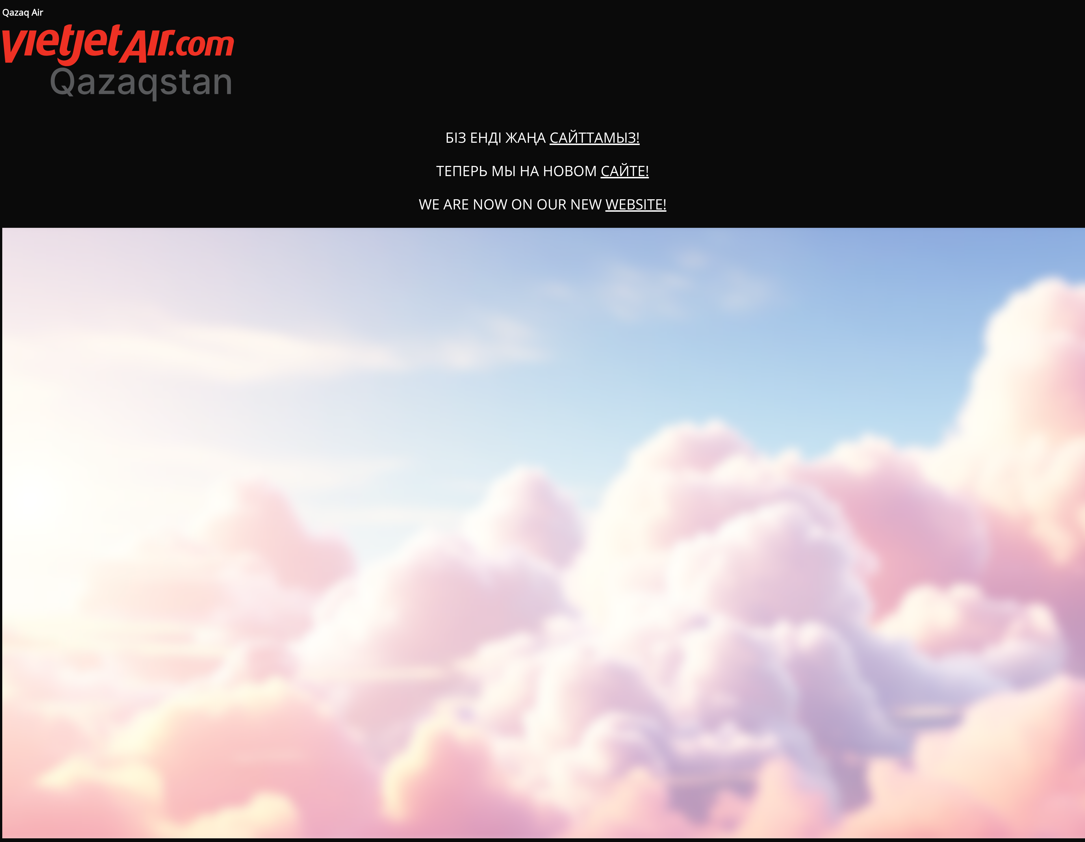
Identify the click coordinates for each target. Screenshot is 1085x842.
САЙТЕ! (625, 170)
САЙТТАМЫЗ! (595, 137)
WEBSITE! (636, 204)
